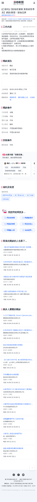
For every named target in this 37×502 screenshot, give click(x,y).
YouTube (23, 475)
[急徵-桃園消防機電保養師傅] (18, 452)
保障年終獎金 (7, 195)
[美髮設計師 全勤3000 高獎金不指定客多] (18, 280)
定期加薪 (5, 199)
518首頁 (10, 19)
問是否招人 (29, 224)
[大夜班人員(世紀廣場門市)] (18, 437)
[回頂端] (32, 467)
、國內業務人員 (22, 97)
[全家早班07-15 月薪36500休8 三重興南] (18, 393)
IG (14, 475)
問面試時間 (11, 224)
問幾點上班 (11, 230)
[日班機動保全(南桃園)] (18, 378)
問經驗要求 (29, 218)
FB (18, 475)
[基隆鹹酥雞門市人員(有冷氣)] (18, 423)
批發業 (20, 19)
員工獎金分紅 (19, 195)
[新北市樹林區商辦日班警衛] (18, 349)
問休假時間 (11, 218)
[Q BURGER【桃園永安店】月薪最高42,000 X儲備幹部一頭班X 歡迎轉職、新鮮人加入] (18, 334)
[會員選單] (34, 3)
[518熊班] (18, 3)
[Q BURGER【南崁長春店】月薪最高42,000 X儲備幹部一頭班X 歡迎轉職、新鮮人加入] (18, 266)
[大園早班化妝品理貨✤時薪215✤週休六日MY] (18, 408)
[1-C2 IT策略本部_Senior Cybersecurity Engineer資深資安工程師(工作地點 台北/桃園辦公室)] (18, 319)
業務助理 (13, 97)
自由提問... (29, 230)
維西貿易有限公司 (27, 19)
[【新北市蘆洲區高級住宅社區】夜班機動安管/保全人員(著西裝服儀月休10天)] (18, 251)
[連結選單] (3, 3)
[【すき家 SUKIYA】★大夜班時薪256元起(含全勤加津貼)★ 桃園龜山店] (18, 364)
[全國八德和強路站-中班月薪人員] (18, 295)
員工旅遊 (30, 195)
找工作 (15, 19)
